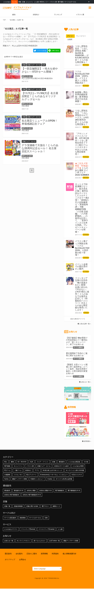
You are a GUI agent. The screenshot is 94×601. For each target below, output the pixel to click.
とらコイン (29, 2)
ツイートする (41, 50)
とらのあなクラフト (11, 529)
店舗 (23, 2)
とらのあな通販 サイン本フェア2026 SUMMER (82, 169)
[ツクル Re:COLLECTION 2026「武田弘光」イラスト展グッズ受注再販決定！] (70, 74)
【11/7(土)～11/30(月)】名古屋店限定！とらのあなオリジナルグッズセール (40, 96)
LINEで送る (55, 50)
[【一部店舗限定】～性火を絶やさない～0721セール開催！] (12, 71)
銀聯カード (56, 506)
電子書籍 (61, 2)
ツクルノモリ (18, 475)
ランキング (58, 14)
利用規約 (55, 554)
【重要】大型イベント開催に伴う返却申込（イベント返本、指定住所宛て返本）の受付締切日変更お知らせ (77, 368)
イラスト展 (53, 2)
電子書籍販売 (59, 490)
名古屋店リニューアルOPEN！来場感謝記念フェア (40, 122)
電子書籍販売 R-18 (74, 490)
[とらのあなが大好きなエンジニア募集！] (77, 435)
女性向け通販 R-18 (45, 490)
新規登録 (23, 518)
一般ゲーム (18, 470)
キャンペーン (18, 466)
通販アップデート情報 (19, 479)
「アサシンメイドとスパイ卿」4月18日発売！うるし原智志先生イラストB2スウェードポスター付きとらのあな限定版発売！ (82, 143)
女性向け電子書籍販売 (11, 495)
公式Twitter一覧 (54, 541)
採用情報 (44, 554)
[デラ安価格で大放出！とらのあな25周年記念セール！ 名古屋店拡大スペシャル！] (12, 148)
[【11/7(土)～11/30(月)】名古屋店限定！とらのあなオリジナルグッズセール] (12, 96)
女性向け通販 (31, 490)
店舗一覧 (7, 506)
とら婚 (36, 2)
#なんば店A (16, 46)
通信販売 (62, 462)
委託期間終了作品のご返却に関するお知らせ (77, 354)
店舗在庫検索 (18, 506)
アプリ (37, 470)
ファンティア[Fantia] (28, 529)
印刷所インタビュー (37, 479)
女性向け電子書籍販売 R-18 (32, 495)
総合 (14, 14)
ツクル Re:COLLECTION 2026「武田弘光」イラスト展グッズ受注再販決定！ (82, 77)
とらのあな (7, 2)
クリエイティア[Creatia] (46, 529)
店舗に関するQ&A (32, 506)
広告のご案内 (32, 554)
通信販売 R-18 (18, 490)
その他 (86, 462)
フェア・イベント (42, 462)
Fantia (6, 479)
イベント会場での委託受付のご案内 (81, 266)
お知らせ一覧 (8, 541)
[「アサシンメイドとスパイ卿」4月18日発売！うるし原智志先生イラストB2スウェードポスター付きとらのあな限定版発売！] (70, 136)
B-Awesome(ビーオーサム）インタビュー (54, 475)
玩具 (31, 462)
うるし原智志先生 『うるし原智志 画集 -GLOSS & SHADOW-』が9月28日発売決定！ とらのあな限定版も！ (82, 54)
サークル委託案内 (10, 518)
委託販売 (8, 554)
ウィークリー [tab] (81, 36)
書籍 (12, 462)
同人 (5, 462)
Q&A (46, 518)
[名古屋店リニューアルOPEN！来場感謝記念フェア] (12, 123)
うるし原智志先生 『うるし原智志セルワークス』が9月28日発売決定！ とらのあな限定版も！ (82, 117)
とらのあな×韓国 (78, 466)
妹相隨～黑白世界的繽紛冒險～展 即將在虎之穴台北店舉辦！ (81, 97)
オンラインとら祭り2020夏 (75, 470)
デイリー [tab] (70, 36)
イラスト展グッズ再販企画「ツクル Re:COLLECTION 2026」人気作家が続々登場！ (82, 248)
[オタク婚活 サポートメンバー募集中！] (77, 423)
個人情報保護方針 (69, 554)
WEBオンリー (44, 2)
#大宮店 (24, 46)
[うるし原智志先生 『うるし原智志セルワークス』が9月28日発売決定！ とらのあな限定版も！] (70, 113)
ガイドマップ (10, 559)
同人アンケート (31, 475)
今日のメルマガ (76, 475)
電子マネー (45, 506)
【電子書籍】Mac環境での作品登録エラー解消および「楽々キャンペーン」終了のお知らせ (77, 341)
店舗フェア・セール (44, 466)
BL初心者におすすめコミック (52, 470)
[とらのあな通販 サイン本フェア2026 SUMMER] (70, 166)
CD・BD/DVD (22, 462)
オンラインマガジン (23, 541)
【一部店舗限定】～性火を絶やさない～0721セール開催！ (40, 70)
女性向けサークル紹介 (61, 466)
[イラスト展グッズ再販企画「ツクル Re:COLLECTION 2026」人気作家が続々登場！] (70, 244)
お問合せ (22, 559)
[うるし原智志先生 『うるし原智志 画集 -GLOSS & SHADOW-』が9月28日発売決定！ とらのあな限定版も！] (70, 49)
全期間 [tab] (69, 39)
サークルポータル (70, 2)
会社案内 (19, 554)
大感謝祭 (7, 475)
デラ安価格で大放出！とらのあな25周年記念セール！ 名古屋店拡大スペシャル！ (40, 148)
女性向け (36, 14)
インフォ (15, 2)
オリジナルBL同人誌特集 (64, 479)
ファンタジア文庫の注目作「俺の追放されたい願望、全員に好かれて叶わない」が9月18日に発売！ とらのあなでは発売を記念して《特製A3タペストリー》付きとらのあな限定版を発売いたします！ (82, 294)
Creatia (49, 479)
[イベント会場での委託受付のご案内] (70, 267)
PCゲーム (7, 470)
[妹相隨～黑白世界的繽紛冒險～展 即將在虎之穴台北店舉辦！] (70, 95)
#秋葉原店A (32, 46)
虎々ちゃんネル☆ (39, 541)
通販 (19, 2)
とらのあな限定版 (74, 462)
